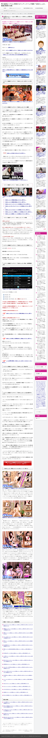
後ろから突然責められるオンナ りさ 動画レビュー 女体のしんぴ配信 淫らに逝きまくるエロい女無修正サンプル (41, 244)
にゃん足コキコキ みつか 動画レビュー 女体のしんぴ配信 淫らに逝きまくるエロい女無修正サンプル (41, 333)
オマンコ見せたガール (39, 391)
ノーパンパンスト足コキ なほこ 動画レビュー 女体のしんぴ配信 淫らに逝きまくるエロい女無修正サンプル (41, 282)
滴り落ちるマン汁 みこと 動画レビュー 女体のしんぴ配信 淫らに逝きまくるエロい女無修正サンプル (41, 257)
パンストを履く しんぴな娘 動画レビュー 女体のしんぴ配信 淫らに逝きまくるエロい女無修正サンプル (41, 320)
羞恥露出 (22, 724)
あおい (4, 723)
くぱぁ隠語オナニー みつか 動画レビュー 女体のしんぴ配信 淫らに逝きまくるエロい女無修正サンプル (41, 238)
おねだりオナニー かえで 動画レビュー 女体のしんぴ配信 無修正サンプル (16, 683)
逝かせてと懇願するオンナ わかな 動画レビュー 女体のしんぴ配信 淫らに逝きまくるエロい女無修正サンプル (41, 276)
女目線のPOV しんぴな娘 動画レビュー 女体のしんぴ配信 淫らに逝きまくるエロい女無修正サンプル (41, 269)
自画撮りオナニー (38, 404)
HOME (5, 8)
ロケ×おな (26, 723)
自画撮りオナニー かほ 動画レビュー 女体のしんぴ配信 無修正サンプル (16, 692)
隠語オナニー (26, 724)
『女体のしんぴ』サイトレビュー (15, 8)
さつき (42, 382)
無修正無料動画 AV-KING (28, 8)
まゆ (39, 386)
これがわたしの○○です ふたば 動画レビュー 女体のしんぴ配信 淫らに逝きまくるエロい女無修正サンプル (41, 307)
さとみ (44, 382)
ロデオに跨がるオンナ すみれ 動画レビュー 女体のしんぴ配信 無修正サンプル (17, 689)
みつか (43, 386)
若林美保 (42, 404)
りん (43, 387)
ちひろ (38, 385)
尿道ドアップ (6, 724)
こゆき (40, 382)
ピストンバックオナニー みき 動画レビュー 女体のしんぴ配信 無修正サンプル (17, 686)
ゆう (39, 387)
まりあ (41, 386)
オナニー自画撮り (8, 723)
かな (37, 382)
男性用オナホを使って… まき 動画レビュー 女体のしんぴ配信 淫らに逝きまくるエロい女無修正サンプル (41, 288)
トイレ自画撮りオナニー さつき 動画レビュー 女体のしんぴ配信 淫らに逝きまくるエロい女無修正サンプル (41, 357)
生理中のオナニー (17, 724)
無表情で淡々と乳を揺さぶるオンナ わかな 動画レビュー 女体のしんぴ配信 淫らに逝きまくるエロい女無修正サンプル (41, 339)
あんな (39, 381)
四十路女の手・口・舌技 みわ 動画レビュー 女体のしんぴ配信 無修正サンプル (17, 653)
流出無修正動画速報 (39, 8)
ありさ (37, 381)
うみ (41, 381)
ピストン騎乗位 (21, 723)
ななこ (40, 385)
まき (37, 386)
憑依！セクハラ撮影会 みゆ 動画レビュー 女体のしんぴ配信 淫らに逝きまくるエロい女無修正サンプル (41, 327)
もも (37, 387)
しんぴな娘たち (41, 383)
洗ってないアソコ (11, 724)
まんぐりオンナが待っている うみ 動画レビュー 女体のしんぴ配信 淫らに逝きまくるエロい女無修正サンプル (41, 301)
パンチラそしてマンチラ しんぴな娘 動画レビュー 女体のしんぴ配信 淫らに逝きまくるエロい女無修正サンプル (41, 295)
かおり (43, 381)
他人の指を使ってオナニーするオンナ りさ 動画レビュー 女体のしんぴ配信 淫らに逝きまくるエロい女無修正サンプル (41, 346)
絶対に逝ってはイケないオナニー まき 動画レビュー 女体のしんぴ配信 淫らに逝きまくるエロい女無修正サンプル (41, 263)
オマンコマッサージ (15, 723)
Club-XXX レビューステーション (10, 10)
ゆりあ (41, 387)
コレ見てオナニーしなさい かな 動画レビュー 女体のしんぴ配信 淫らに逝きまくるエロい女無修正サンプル (41, 250)
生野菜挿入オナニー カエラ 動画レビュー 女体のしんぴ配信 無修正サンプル (17, 664)
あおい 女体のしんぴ (11, 726)
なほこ (43, 385)
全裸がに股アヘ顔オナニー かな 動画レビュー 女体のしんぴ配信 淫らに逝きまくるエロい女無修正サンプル (41, 314)
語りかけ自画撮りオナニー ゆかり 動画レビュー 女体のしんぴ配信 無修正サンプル (18, 695)
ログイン (38, 418)
